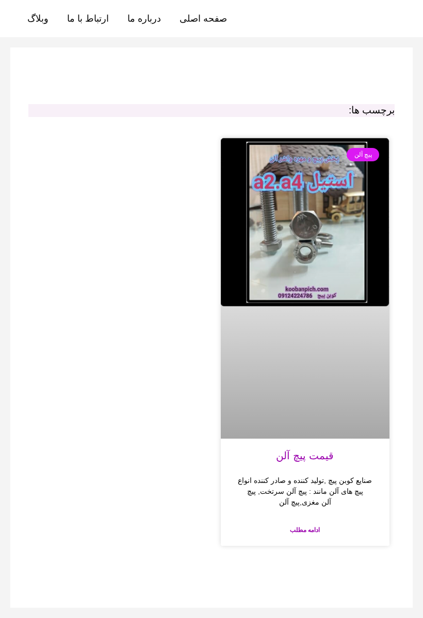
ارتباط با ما (88, 18)
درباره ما (144, 18)
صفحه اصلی (203, 18)
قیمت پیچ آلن (305, 455)
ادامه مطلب (305, 529)
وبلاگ (37, 18)
